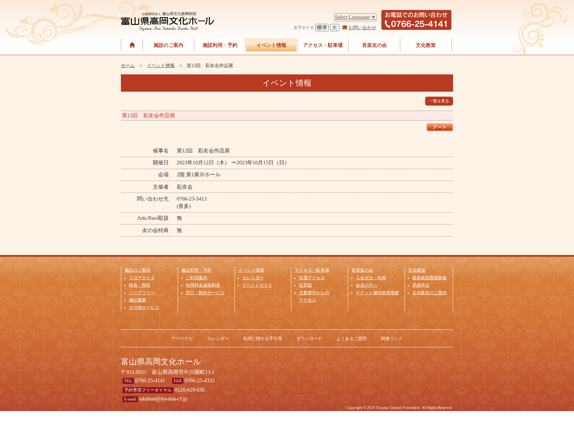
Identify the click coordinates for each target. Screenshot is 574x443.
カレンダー (253, 278)
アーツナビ (182, 338)
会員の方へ (366, 285)
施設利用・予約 (220, 45)
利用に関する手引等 (262, 338)
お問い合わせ (362, 27)
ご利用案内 (196, 278)
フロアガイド (142, 278)
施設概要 (137, 300)
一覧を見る (439, 101)
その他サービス (144, 307)
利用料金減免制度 (203, 285)
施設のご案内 (168, 45)
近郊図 (305, 285)
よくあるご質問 (351, 338)
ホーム (128, 65)
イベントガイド (257, 285)
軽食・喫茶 (139, 285)
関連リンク (392, 338)
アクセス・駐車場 (323, 45)
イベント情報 (271, 45)
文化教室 (426, 45)
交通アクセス (312, 278)
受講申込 (421, 285)
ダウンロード (309, 338)
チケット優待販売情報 (377, 293)
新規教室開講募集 (429, 278)
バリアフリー (142, 293)
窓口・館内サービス (205, 293)
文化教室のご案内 (429, 293)
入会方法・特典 (371, 278)
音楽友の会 (374, 45)
